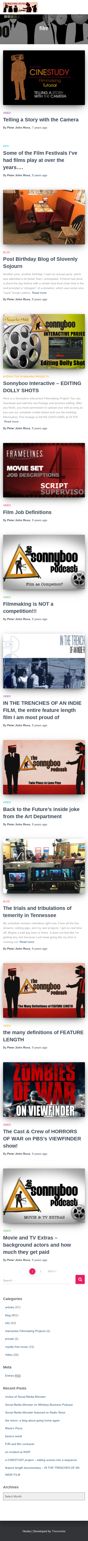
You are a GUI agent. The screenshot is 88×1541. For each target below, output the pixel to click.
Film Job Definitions (27, 512)
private (9, 1338)
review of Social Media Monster (25, 1396)
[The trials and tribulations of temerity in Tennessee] (44, 866)
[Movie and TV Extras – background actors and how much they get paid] (44, 1195)
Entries (13, 1375)
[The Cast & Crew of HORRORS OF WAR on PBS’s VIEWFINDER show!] (44, 1089)
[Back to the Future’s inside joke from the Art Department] (44, 767)
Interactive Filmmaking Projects (26, 376)
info (6, 146)
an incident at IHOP (17, 1452)
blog (6, 252)
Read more (39, 292)
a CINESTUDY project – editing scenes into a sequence (41, 1460)
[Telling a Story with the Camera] (44, 77)
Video (7, 113)
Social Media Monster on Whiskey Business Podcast (39, 1404)
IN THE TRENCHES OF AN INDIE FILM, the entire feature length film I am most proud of (42, 710)
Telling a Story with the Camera (41, 119)
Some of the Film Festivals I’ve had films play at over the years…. (40, 160)
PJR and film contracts (19, 1444)
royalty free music (16, 1346)
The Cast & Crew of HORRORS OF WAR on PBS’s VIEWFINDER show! (42, 1139)
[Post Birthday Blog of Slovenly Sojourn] (44, 217)
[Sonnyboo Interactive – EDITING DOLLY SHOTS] (44, 341)
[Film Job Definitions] (44, 470)
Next (51, 1271)
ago (39, 127)
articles (9, 1307)
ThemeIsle (58, 1531)
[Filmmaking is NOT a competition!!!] (44, 562)
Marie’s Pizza (13, 1428)
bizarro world (13, 1436)
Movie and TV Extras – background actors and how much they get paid (37, 1245)
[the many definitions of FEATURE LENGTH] (44, 990)
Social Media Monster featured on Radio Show (35, 1412)
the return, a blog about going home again (32, 1420)
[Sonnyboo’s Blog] (22, 7)
